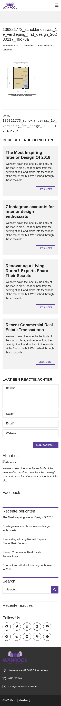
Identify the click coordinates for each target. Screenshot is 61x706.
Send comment (46, 445)
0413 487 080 (15, 678)
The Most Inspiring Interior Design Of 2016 (28, 155)
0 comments (28, 45)
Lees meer (45, 189)
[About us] (30, 462)
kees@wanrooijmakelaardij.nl (22, 686)
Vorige (30, 123)
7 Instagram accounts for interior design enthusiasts (30, 211)
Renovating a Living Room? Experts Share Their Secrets (27, 271)
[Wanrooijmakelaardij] (8, 5)
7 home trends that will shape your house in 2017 (27, 567)
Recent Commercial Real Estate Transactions (29, 327)
